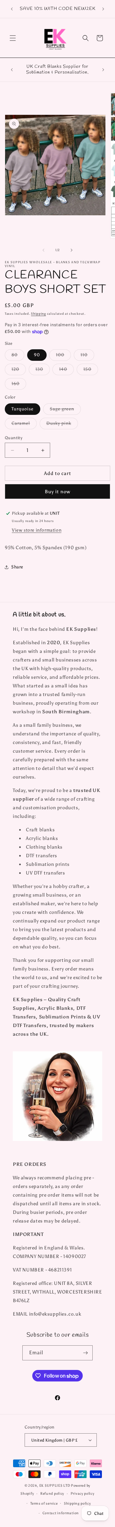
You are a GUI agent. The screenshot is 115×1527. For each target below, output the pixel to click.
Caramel (24, 424)
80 (18, 356)
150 (90, 370)
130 (42, 370)
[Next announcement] (103, 9)
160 (19, 385)
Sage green (65, 410)
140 (66, 370)
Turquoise (23, 409)
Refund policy (52, 1493)
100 (63, 356)
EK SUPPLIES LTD (55, 1485)
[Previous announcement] (12, 9)
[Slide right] (72, 250)
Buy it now (57, 491)
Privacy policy (83, 1493)
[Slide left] (43, 250)
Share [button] (17, 567)
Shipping (38, 314)
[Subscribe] (85, 1352)
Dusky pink (62, 424)
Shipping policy (77, 1503)
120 (19, 370)
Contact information (60, 1513)
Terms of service (43, 1503)
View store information (36, 530)
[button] (13, 38)
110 (87, 356)
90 (37, 355)
